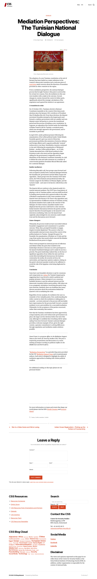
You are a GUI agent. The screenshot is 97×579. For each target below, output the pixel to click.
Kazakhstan (41, 544)
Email (50, 463)
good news (32, 84)
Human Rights (37, 543)
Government (23, 543)
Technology (22, 554)
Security (34, 552)
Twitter (53, 539)
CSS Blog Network (18, 575)
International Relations (24, 544)
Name (31, 463)
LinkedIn (53, 546)
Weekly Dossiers (52, 409)
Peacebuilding (14, 552)
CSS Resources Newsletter (19, 521)
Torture (32, 553)
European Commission (25, 541)
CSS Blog (48, 15)
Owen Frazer (40, 40)
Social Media (13, 554)
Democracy (34, 539)
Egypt (11, 541)
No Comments (59, 40)
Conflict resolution (39, 417)
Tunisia (33, 417)
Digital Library (15, 504)
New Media (27, 548)
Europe (16, 541)
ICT (44, 543)
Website (31, 469)
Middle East (13, 548)
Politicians (28, 552)
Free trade (15, 543)
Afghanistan (13, 537)
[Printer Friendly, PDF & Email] (63, 49)
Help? (62, 507)
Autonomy (26, 536)
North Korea (13, 550)
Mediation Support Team (45, 354)
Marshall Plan (20, 546)
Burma (31, 537)
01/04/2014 (50, 40)
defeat (46, 275)
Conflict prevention (14, 539)
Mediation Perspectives (37, 352)
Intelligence (12, 544)
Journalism (35, 544)
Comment (32, 450)
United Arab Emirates (39, 553)
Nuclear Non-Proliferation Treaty (27, 550)
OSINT (37, 550)
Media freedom (27, 546)
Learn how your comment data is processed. (41, 482)
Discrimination (42, 538)
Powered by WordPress (31, 575)
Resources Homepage (18, 501)
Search (54, 507)
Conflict (46, 417)
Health (30, 543)
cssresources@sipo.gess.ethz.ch (60, 528)
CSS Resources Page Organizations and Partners (26, 508)
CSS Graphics (15, 515)
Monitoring (21, 548)
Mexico (35, 546)
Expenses (10, 543)
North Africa (34, 548)
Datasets (13, 511)
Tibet (29, 553)
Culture (27, 539)
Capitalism (35, 536)
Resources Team (16, 518)
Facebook (53, 543)
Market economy (12, 546)
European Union (39, 541)
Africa (20, 537)
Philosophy (22, 552)
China (42, 536)
